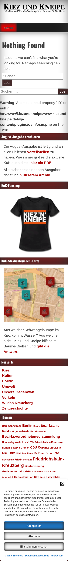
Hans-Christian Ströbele (29, 476)
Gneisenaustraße (13, 471)
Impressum (57, 555)
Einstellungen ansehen (34, 546)
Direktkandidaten (24, 453)
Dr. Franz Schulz (44, 453)
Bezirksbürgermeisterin (15, 431)
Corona (43, 447)
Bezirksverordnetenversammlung (31, 437)
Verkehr (8, 397)
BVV (25, 442)
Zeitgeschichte (15, 408)
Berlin (27, 425)
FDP (57, 453)
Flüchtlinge (8, 459)
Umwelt (8, 387)
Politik (7, 381)
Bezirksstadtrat (38, 431)
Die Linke (8, 453)
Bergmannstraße (11, 426)
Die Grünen (55, 448)
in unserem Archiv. (35, 175)
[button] (62, 484)
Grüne (29, 471)
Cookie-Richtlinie (14, 555)
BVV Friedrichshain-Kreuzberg (46, 442)
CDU (33, 447)
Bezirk (36, 426)
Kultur (7, 376)
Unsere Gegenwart (18, 392)
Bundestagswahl (11, 442)
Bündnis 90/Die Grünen (15, 447)
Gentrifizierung (34, 465)
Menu (8, 28)
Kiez (6, 370)
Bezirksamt (50, 426)
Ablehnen (34, 536)
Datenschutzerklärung (37, 555)
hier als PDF (40, 163)
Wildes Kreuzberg (17, 403)
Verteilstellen (38, 152)
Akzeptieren (34, 525)
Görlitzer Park (41, 471)
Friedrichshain (23, 459)
